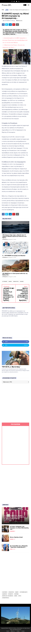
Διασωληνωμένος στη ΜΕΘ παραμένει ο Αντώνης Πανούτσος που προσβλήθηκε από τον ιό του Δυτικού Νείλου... (15, 40)
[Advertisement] (15, 403)
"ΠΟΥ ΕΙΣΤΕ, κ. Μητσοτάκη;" (11, 367)
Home (7, 631)
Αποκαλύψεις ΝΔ (5, 597)
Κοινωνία (20, 20)
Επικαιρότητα (15, 281)
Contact (22, 631)
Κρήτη (19, 595)
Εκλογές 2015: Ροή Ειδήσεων (7, 595)
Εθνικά (15, 595)
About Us (13, 631)
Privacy (18, 631)
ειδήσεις (10, 281)
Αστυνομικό (4, 281)
